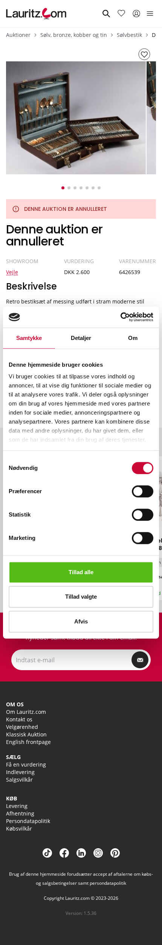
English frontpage (28, 741)
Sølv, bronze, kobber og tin (73, 34)
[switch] (142, 491)
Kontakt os (19, 719)
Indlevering (20, 772)
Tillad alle (81, 572)
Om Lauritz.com (26, 711)
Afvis (81, 621)
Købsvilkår (19, 828)
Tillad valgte (81, 596)
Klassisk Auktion (26, 734)
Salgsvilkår (19, 779)
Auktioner (18, 34)
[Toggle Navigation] (150, 13)
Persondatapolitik (28, 821)
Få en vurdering (26, 764)
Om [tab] (133, 338)
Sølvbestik (129, 34)
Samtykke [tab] (29, 338)
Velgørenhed (22, 726)
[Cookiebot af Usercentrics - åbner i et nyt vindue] (120, 317)
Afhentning (20, 813)
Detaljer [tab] (81, 338)
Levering (17, 805)
